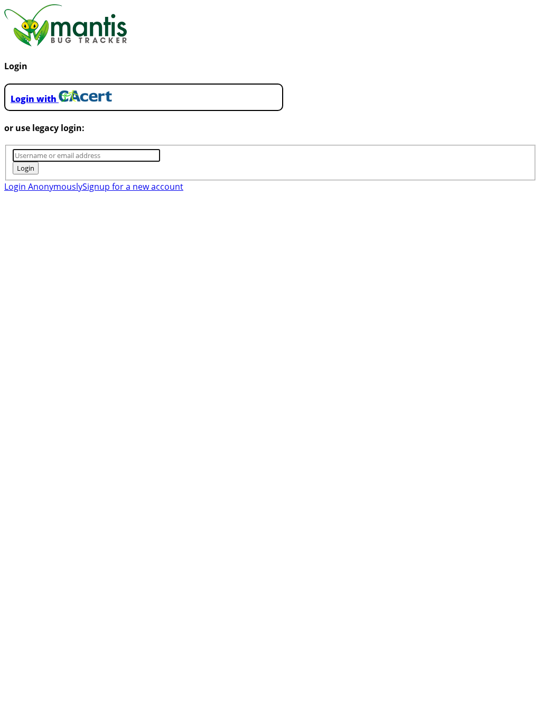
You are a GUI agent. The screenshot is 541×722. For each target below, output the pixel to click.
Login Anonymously (43, 186)
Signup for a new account (132, 186)
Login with (35, 99)
